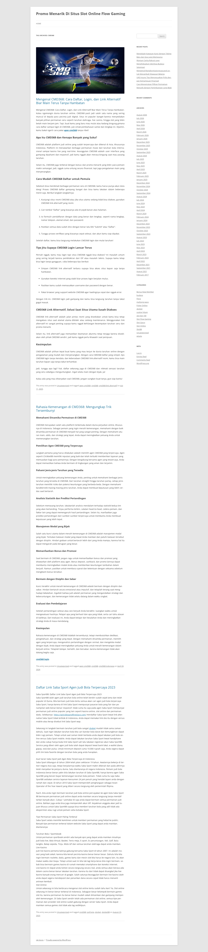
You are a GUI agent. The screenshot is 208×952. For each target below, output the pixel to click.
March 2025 (141, 172)
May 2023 (141, 247)
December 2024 (143, 183)
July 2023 (140, 241)
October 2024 (142, 189)
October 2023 (142, 230)
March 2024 (141, 213)
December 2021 (143, 264)
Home (38, 23)
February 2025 (143, 176)
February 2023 (143, 258)
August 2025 (142, 155)
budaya (140, 295)
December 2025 (143, 142)
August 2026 (142, 115)
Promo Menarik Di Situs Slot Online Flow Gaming (80, 13)
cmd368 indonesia (106, 666)
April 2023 (141, 251)
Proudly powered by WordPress (58, 940)
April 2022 (141, 261)
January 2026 (142, 138)
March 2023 (141, 254)
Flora (139, 298)
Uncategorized (63, 385)
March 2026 (141, 132)
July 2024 (140, 200)
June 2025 (141, 162)
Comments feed (143, 360)
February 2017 (143, 275)
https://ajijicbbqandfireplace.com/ (70, 714)
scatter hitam (142, 312)
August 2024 (142, 196)
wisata (139, 336)
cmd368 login (42, 659)
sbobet (92, 728)
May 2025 (141, 166)
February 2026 (143, 135)
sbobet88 (106, 912)
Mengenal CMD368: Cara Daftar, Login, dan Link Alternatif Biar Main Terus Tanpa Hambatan (78, 101)
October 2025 (142, 149)
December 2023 (143, 224)
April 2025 (141, 169)
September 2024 (143, 193)
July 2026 (140, 118)
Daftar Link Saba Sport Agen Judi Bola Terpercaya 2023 (75, 687)
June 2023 (141, 244)
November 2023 (143, 227)
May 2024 (141, 206)
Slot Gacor (141, 322)
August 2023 (142, 237)
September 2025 (143, 152)
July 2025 (140, 159)
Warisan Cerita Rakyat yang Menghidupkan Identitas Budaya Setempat (150, 63)
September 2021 (143, 268)
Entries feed (141, 356)
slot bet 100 (141, 315)
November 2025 (143, 145)
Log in (139, 353)
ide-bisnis (40, 940)
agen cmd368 (70, 130)
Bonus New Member (145, 292)
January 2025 (142, 179)
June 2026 (141, 121)
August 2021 (142, 271)
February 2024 (143, 217)
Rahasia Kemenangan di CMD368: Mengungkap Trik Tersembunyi (73, 409)
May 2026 (141, 125)
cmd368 (94, 385)
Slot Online (141, 326)
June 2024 (141, 203)
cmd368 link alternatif (108, 385)
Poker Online (142, 305)
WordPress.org (143, 363)
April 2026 (141, 128)
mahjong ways (143, 302)
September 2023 (143, 234)
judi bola (90, 912)
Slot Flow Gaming (144, 319)
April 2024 (141, 210)
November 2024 (143, 186)
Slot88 (139, 329)
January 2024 (142, 220)
